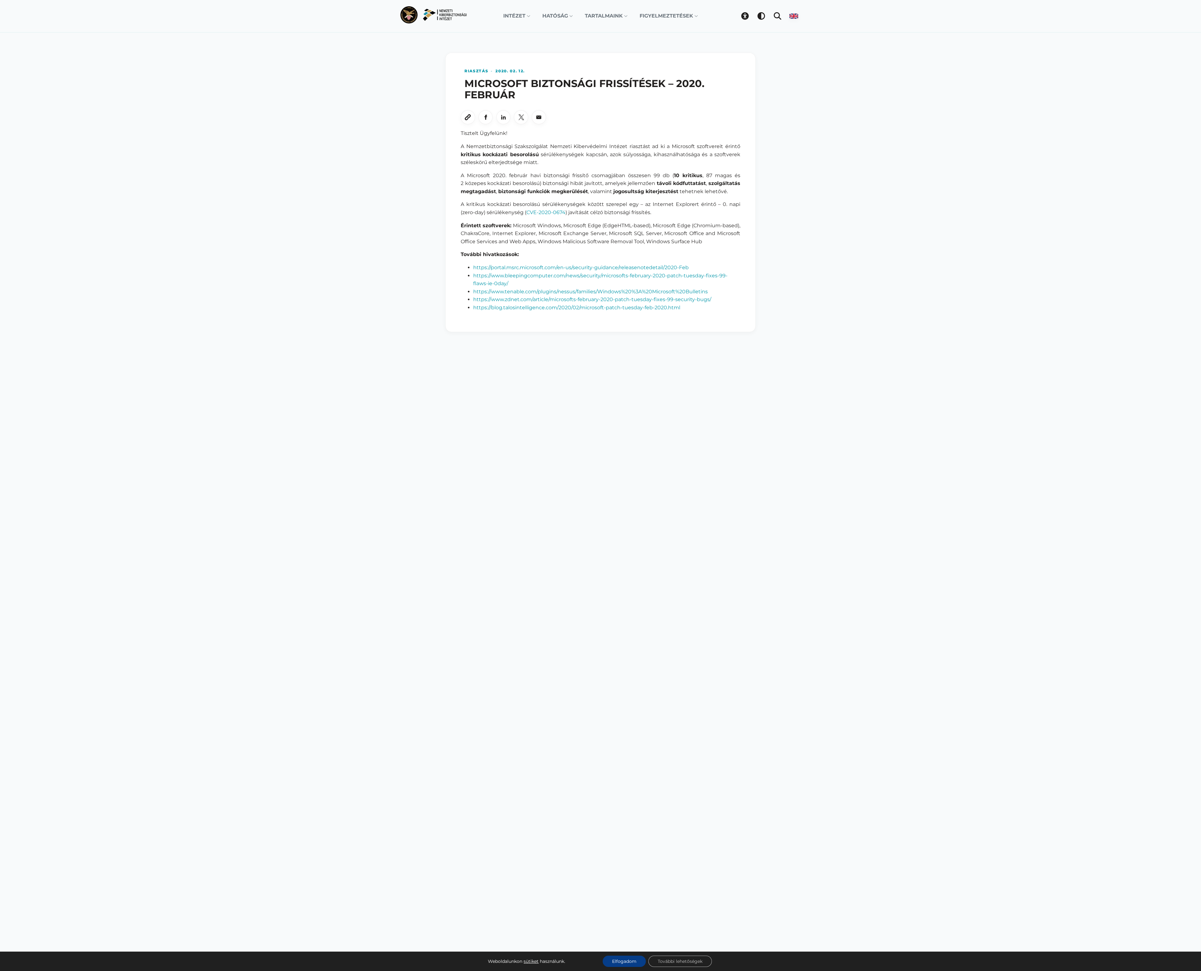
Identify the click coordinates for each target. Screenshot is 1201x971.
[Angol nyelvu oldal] (794, 16)
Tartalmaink (604, 16)
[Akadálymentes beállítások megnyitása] (745, 16)
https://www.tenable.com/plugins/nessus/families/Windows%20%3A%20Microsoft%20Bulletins (590, 292)
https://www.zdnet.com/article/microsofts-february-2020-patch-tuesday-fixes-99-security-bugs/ (592, 299)
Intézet (514, 16)
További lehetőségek (680, 961)
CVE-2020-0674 (545, 212)
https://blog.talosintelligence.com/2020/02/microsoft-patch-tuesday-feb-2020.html (576, 308)
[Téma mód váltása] (761, 16)
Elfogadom (624, 961)
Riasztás (476, 71)
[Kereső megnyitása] (777, 16)
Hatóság (555, 16)
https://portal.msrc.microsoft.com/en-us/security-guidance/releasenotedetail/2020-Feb (581, 267)
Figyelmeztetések (666, 16)
